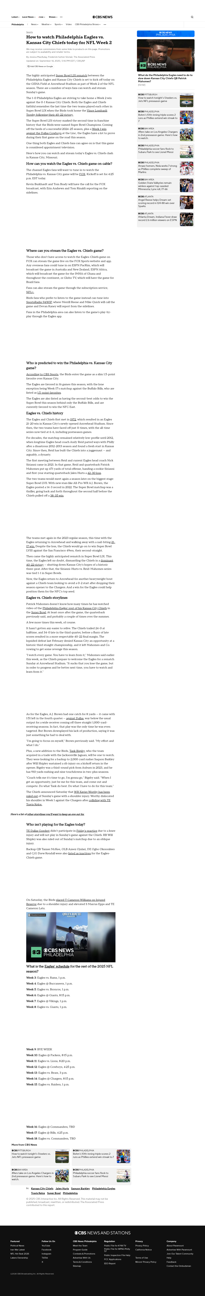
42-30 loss (94, 473)
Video (69, 24)
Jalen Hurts (62, 1188)
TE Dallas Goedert (38, 831)
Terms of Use (141, 1258)
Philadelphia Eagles (103, 1188)
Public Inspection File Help (117, 1255)
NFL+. (30, 292)
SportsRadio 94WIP (39, 302)
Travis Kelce (38, 1193)
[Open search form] (192, 17)
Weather (46, 24)
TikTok (45, 1258)
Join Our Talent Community (180, 1254)
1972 (73, 419)
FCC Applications (112, 1259)
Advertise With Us (81, 1258)
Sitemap (77, 1266)
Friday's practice (86, 831)
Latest (15, 17)
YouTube (46, 1246)
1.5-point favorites (49, 393)
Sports (58, 24)
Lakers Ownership (19, 1258)
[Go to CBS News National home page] (102, 17)
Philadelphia (18, 24)
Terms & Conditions (82, 1262)
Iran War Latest (17, 1250)
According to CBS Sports (42, 374)
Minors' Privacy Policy (145, 1262)
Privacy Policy (142, 1246)
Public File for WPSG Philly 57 (117, 1250)
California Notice (143, 1250)
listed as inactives (79, 853)
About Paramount (175, 1246)
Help (169, 1258)
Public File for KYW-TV (115, 1246)
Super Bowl (38, 612)
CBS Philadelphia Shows (87, 24)
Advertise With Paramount (179, 1250)
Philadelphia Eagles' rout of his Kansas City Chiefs (75, 608)
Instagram (46, 1254)
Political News (17, 1246)
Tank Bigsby (77, 751)
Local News (28, 17)
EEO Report (109, 1263)
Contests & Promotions (84, 1254)
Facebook (46, 1250)
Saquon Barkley (80, 1188)
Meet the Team (80, 1246)
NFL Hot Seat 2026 (19, 1254)
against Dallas (75, 718)
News (34, 24)
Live (41, 17)
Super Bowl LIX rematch (71, 75)
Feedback (171, 1262)
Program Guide (80, 1250)
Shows (52, 17)
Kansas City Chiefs (42, 1188)
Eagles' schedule (56, 966)
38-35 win (56, 495)
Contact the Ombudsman (179, 1266)
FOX (82, 174)
